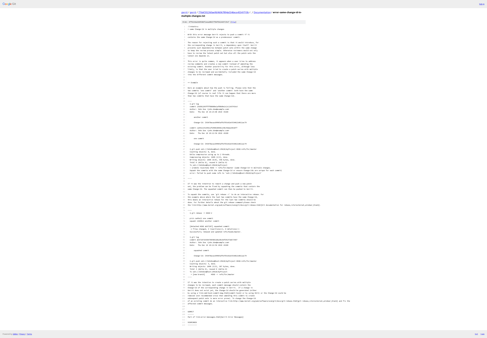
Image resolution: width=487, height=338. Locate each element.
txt (476, 334)
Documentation (262, 12)
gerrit (184, 12)
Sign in (481, 4)
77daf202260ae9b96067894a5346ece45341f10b (223, 12)
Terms (29, 334)
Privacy (22, 334)
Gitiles (15, 334)
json (482, 334)
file (233, 22)
